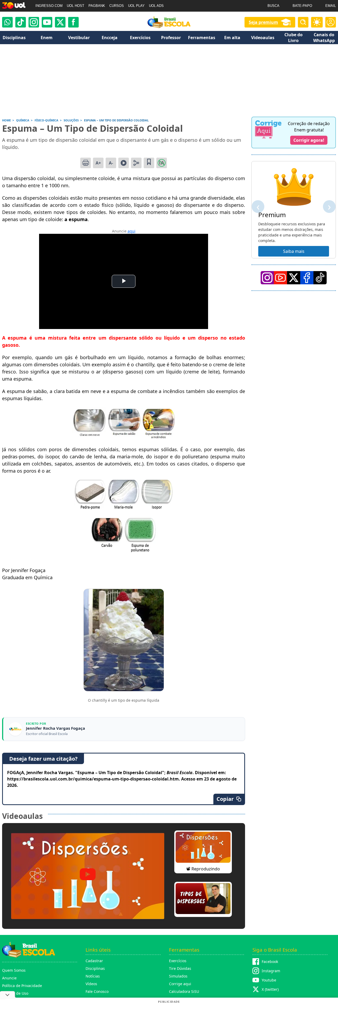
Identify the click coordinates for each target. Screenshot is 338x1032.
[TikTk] (320, 277)
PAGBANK (96, 6)
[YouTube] (280, 277)
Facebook (270, 961)
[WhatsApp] (7, 22)
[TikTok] (20, 22)
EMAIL (330, 6)
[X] (60, 22)
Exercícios (177, 960)
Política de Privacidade (22, 985)
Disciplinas (95, 968)
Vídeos (91, 983)
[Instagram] (34, 22)
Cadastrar (94, 960)
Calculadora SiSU (184, 991)
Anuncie (9, 977)
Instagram (271, 970)
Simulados (178, 976)
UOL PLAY (136, 6)
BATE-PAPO (302, 6)
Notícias (93, 976)
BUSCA (273, 6)
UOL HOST (75, 6)
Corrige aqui (180, 983)
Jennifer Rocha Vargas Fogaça (55, 728)
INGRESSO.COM (49, 6)
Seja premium (263, 22)
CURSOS (116, 6)
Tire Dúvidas (180, 968)
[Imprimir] (85, 163)
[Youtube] (47, 22)
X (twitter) (270, 989)
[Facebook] (306, 277)
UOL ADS (156, 6)
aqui (131, 231)
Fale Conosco (97, 991)
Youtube (269, 980)
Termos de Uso (15, 993)
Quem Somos (14, 970)
